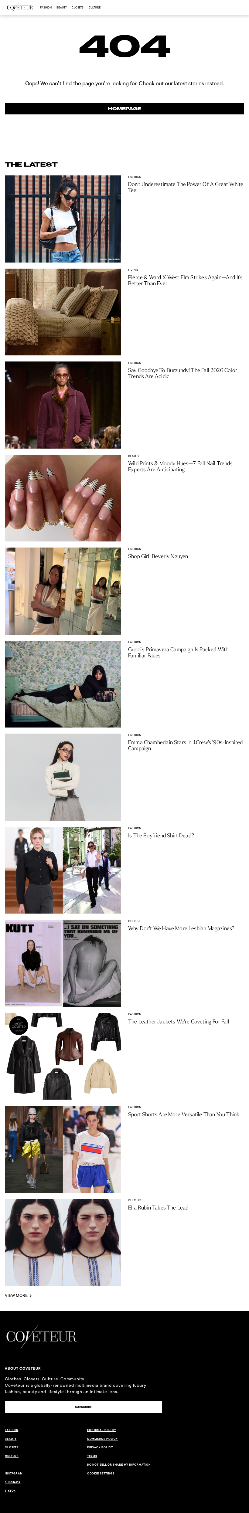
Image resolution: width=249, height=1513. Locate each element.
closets (78, 7)
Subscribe (83, 1407)
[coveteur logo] (20, 7)
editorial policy (101, 1430)
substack (12, 1482)
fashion (46, 7)
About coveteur (23, 1368)
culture (95, 7)
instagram (14, 1473)
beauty (61, 7)
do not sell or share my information (119, 1465)
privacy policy (100, 1447)
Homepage (124, 108)
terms (92, 1456)
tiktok (10, 1491)
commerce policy (102, 1439)
